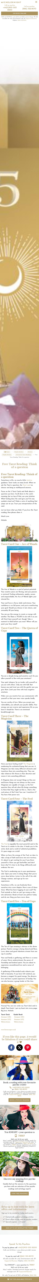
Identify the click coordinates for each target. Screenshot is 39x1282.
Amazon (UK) (6, 1017)
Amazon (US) (6, 1019)
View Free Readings (20, 1193)
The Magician (28, 764)
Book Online (19, 13)
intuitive (29, 480)
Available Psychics (21, 1279)
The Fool (4, 844)
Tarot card (26, 485)
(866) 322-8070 (29, 9)
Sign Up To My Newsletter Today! (19, 1228)
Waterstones (5, 1022)
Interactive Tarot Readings (23, 454)
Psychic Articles (19, 452)
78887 (21, 1136)
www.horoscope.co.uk (8, 1030)
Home (7, 452)
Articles (30, 452)
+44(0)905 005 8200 (21, 1088)
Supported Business (31, 18)
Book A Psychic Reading (19, 1100)
